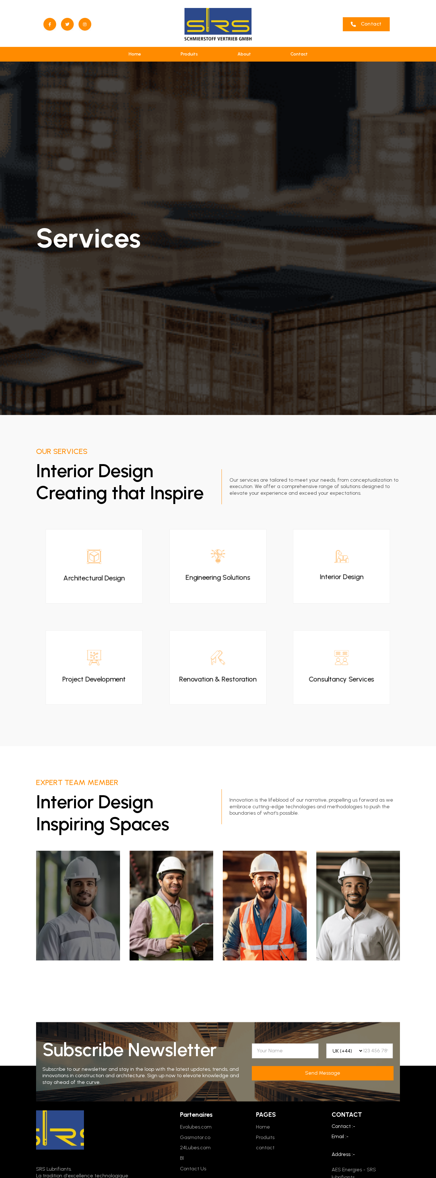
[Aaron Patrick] (265, 905)
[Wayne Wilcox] (78, 905)
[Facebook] (49, 24)
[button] (366, 24)
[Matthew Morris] (358, 905)
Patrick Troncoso (171, 970)
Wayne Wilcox (78, 970)
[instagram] (85, 24)
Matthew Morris (358, 970)
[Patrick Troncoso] (172, 905)
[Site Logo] (218, 24)
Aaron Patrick (265, 970)
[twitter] (67, 24)
